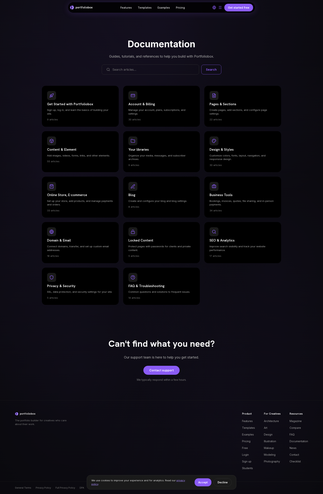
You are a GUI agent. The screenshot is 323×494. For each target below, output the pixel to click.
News (293, 448)
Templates (145, 7)
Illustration (270, 441)
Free (245, 448)
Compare (295, 427)
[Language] (214, 7)
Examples (164, 7)
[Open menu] (220, 7)
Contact (294, 454)
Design (268, 434)
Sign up (246, 461)
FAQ (292, 434)
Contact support (161, 370)
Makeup (269, 448)
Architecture (271, 421)
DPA (82, 487)
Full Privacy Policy (65, 487)
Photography (272, 461)
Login (245, 454)
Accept (203, 482)
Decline (223, 482)
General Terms (23, 487)
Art (265, 427)
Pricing (180, 7)
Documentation (299, 441)
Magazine (296, 421)
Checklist (295, 461)
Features (126, 7)
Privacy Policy (43, 487)
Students (247, 468)
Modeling (270, 454)
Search (211, 69)
